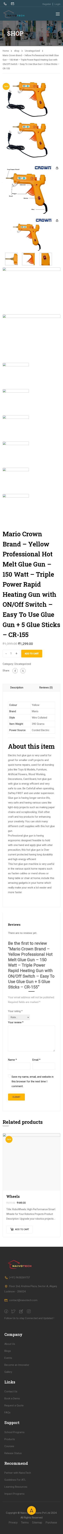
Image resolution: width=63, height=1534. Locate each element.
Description (16, 687)
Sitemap (37, 1522)
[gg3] (31, 241)
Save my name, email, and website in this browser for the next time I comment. (33, 1081)
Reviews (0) (46, 687)
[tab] (17, 687)
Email (36, 1059)
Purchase (51, 1522)
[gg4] (31, 290)
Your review (15, 1022)
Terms (25, 1522)
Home (6, 50)
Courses (9, 1446)
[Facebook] (15, 670)
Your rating (15, 1011)
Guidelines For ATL (15, 1479)
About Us (9, 1344)
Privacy (13, 1522)
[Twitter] (23, 670)
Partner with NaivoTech (17, 1472)
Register (47, 4)
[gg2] (31, 188)
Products (9, 1439)
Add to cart (32, 653)
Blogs (7, 1351)
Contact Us (10, 1391)
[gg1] (31, 100)
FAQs (7, 1412)
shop (16, 50)
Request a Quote (14, 1405)
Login (57, 4)
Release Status (13, 1453)
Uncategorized (32, 50)
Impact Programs (14, 1493)
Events (8, 1357)
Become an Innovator (16, 1364)
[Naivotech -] (14, 14)
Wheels (13, 1196)
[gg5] (31, 337)
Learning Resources (15, 1486)
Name (12, 1059)
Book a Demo (12, 1398)
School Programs (14, 1432)
